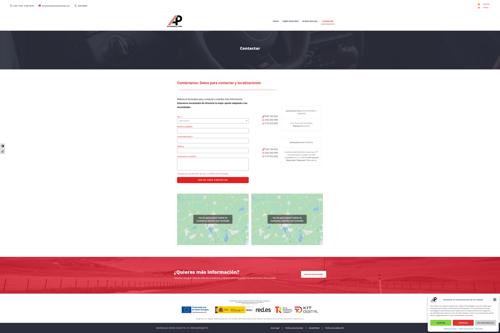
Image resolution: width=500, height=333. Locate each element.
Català (485, 7)
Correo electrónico (184, 137)
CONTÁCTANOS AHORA (313, 274)
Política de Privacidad (219, 173)
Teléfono (180, 146)
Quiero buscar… (310, 21)
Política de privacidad (466, 328)
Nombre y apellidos (184, 127)
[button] (494, 299)
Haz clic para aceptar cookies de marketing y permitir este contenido (212, 219)
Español (486, 4)
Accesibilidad (314, 328)
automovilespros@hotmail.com (56, 6)
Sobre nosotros (290, 21)
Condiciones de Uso (196, 173)
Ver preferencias (485, 323)
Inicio (276, 21)
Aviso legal (479, 328)
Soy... (179, 117)
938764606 (82, 6)
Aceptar (441, 323)
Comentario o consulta (186, 156)
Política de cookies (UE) (334, 328)
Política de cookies (450, 328)
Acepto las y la (203, 173)
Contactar (327, 21)
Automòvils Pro (201, 328)
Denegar (463, 323)
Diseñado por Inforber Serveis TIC (171, 328)
